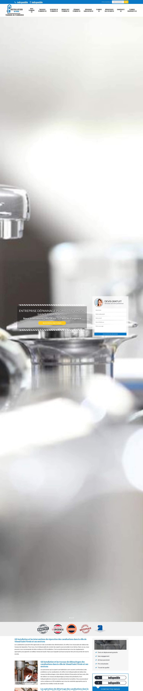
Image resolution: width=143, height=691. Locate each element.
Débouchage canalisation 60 (88, 10)
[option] (71, 345)
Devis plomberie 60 (32, 10)
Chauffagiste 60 (121, 10)
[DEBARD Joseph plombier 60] (14, 10)
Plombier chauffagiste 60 (132, 10)
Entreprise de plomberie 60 (54, 10)
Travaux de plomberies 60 (42, 10)
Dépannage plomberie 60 (76, 10)
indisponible (22, 2)
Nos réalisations (52, 323)
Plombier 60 (99, 10)
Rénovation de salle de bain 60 (109, 10)
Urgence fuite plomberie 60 (65, 10)
